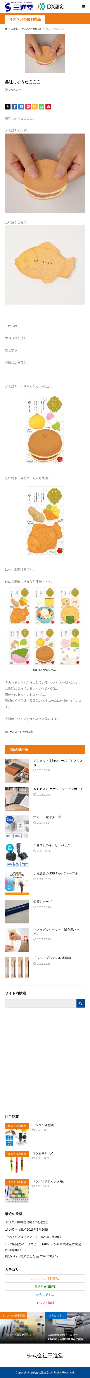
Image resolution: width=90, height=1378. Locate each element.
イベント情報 (45, 1303)
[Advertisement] (45, 1061)
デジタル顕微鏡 (15, 1222)
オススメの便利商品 (25, 19)
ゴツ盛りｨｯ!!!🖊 (15, 1229)
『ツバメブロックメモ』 (22, 1236)
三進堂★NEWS (45, 1286)
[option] (22, 1328)
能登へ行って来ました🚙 (22, 1256)
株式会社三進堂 (45, 1355)
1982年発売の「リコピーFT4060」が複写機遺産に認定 (43, 1244)
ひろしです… (45, 1294)
